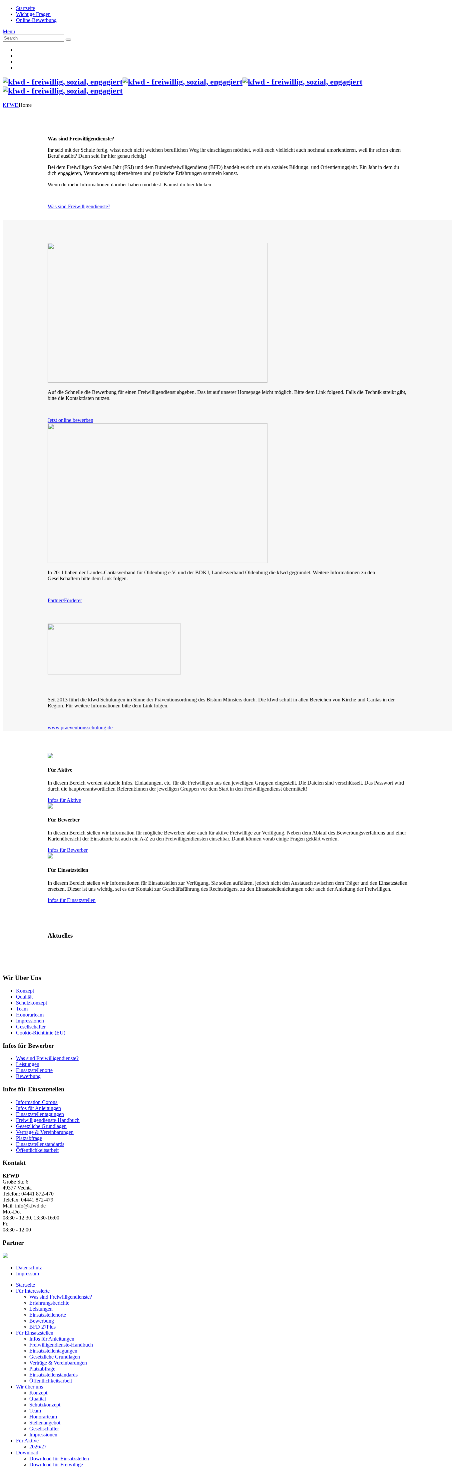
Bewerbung (28, 1076)
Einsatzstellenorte (34, 1070)
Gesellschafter (31, 1026)
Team (22, 1009)
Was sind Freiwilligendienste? (47, 1058)
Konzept (25, 991)
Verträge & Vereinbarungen (45, 1132)
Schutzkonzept (31, 1003)
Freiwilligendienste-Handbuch (48, 1120)
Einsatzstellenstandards (40, 1144)
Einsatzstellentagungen (40, 1114)
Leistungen (27, 1064)
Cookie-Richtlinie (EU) (40, 1032)
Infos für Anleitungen (38, 1108)
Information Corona (37, 1102)
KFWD (11, 105)
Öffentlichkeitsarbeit (37, 1150)
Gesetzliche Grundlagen (41, 1126)
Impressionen (30, 1020)
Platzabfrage (29, 1138)
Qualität (24, 997)
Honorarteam (30, 1014)
